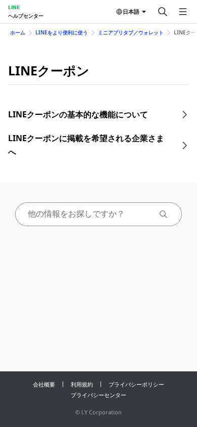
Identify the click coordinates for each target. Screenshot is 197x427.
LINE (14, 7)
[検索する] (163, 12)
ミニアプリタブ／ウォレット (131, 32)
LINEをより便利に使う (61, 32)
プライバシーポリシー (136, 384)
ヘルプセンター (25, 15)
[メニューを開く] (183, 12)
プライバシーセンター (98, 395)
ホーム (17, 32)
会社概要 (44, 384)
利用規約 (82, 384)
